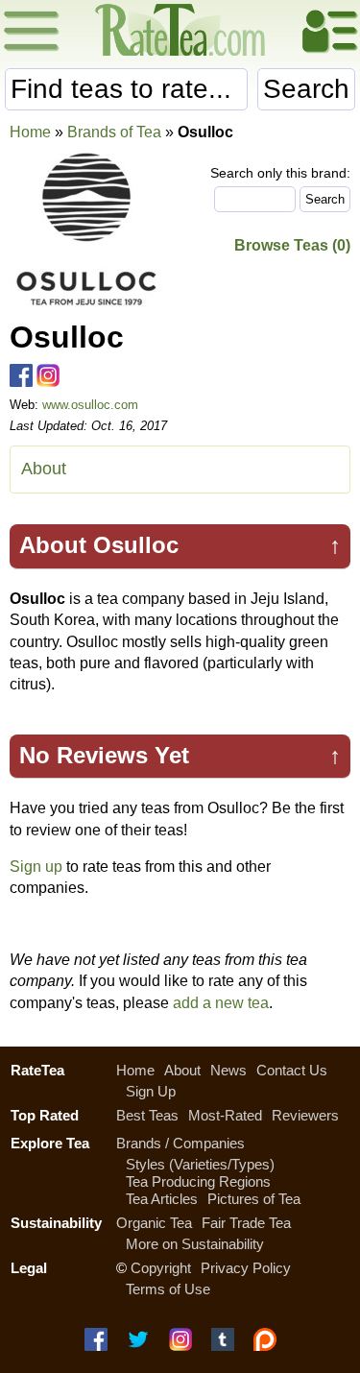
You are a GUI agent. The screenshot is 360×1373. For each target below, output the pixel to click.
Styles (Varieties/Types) (200, 1164)
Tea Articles (162, 1199)
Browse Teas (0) (292, 245)
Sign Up (151, 1091)
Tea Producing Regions (198, 1181)
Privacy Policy (246, 1268)
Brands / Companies (180, 1143)
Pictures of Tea (253, 1199)
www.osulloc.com (90, 404)
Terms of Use (168, 1289)
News (228, 1070)
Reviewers (305, 1115)
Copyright (161, 1268)
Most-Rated (225, 1115)
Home (30, 132)
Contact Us (291, 1070)
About (43, 468)
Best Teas (147, 1115)
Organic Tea (154, 1223)
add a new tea (221, 1003)
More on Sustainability (195, 1244)
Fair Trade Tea (246, 1223)
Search (306, 89)
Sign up (36, 866)
